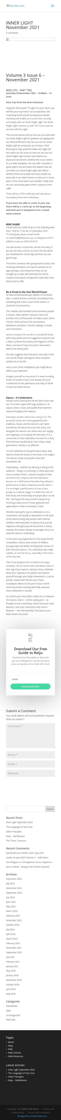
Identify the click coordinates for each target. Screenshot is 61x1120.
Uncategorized (13, 1015)
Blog (10, 1045)
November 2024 (14, 888)
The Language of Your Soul (19, 826)
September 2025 (14, 878)
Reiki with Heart (30, 1108)
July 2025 (10, 883)
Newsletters (12, 1006)
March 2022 (11, 938)
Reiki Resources (15, 1056)
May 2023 (11, 906)
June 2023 (11, 901)
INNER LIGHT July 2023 (32, 852)
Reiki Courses (14, 1052)
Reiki (8, 1010)
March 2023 (11, 911)
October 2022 (12, 924)
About (11, 1042)
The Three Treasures (16, 840)
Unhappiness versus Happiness (37, 862)
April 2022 (11, 934)
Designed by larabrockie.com (32, 1115)
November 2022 (14, 920)
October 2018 (12, 984)
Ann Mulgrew (12, 862)
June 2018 (11, 989)
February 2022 (13, 943)
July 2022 (10, 929)
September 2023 (14, 892)
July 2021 (10, 957)
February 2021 (13, 961)
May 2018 (11, 993)
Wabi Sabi (10, 1019)
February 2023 (13, 915)
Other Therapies (14, 831)
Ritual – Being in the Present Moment (31, 866)
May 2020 (11, 970)
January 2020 (12, 975)
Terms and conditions (39, 1112)
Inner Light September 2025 (19, 822)
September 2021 (14, 952)
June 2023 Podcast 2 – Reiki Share (32, 857)
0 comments (12, 32)
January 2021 (12, 966)
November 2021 (14, 947)
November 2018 (14, 980)
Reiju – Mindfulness (15, 836)
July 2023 (10, 897)
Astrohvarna (12, 852)
